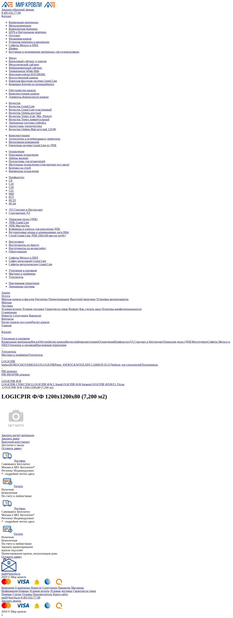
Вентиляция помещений (24, 142)
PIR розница (9, 371)
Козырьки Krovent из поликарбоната (31, 84)
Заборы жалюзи (18, 158)
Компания (7, 587)
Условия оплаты (11, 309)
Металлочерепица (20, 25)
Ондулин (14, 35)
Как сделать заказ (90, 309)
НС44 (12, 203)
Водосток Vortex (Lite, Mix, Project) (30, 116)
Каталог (6, 16)
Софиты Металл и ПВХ (23, 45)
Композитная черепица (23, 28)
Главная (6, 325)
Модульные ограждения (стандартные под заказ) (39, 164)
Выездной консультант (15, 441)
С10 (11, 183)
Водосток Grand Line (22, 106)
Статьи (17, 594)
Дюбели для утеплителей (126, 364)
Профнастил (16, 177)
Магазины (77, 587)
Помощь (23, 591)
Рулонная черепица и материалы (29, 41)
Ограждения (16, 151)
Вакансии (35, 315)
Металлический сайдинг (24, 64)
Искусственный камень (23, 77)
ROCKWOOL (76, 364)
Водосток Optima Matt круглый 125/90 (32, 129)
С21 (11, 190)
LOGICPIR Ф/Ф (11, 381)
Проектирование (58, 299)
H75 (11, 196)
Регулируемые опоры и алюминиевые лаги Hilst (39, 232)
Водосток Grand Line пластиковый (30, 109)
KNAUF (36, 364)
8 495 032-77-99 (11, 12)
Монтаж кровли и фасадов (17, 299)
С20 (11, 187)
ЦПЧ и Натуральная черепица (27, 32)
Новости (6, 315)
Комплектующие (19, 135)
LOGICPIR (8, 361)
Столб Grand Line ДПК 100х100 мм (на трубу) (37, 235)
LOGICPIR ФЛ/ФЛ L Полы (107, 384)
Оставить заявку (11, 448)
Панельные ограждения (23, 154)
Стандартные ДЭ (19, 212)
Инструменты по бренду (24, 245)
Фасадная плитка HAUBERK (27, 74)
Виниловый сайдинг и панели (28, 61)
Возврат (74, 309)
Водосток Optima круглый (25, 112)
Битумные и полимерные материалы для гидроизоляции (44, 51)
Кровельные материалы (23, 22)
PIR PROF (7, 374)
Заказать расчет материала (17, 435)
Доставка (7, 305)
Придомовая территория (24, 283)
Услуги (5, 295)
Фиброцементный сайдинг (25, 67)
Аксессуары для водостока (25, 126)
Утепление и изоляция (23, 270)
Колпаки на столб (20, 167)
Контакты (7, 318)
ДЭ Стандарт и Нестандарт (26, 209)
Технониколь (150, 364)
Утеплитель (16, 277)
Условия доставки (33, 309)
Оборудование (18, 251)
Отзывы (27, 594)
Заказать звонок (11, 600)
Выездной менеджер (83, 299)
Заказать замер (10, 438)
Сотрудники (20, 315)
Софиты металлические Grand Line (30, 264)
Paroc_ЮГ (61, 364)
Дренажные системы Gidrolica (27, 122)
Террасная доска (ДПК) (23, 219)
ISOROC (14, 364)
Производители (42, 594)
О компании (9, 312)
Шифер (13, 48)
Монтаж (6, 302)
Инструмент (16, 241)
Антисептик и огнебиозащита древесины (34, 138)
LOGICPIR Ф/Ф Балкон (76, 384)
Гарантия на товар (56, 309)
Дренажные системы (22, 286)
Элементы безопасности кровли (29, 96)
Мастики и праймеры (22, 273)
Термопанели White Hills (24, 71)
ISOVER (25, 364)
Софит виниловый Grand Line (27, 261)
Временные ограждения (24, 171)
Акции (5, 292)
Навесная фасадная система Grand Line (33, 80)
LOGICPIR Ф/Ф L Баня (47, 384)
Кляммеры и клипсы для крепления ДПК (34, 228)
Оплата (18, 486)
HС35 (12, 200)
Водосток (15, 103)
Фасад (12, 57)
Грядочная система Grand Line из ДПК (32, 145)
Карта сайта (60, 594)
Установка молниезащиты (112, 299)
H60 (11, 193)
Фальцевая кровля (20, 38)
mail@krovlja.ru (10, 573)
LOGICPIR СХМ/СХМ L (17, 384)
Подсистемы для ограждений (27, 161)
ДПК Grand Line (19, 222)
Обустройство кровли (22, 90)
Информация (9, 591)
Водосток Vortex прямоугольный (29, 119)
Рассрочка (41, 299)
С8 (10, 180)
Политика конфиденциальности (122, 309)
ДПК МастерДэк (19, 225)
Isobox (5, 364)
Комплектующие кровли (24, 93)
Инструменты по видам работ (27, 248)
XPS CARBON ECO (97, 364)
